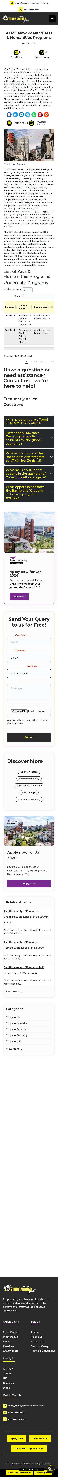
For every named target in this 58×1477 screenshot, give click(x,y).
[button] (9, 114)
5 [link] (41, 361)
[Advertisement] (29, 1071)
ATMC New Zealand (15, 69)
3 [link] (36, 361)
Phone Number (22, 666)
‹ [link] (26, 361)
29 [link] (50, 361)
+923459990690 (31, 9)
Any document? (17, 704)
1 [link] (31, 361)
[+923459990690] (20, 9)
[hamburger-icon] (52, 18)
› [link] (53, 361)
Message (13, 681)
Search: (18, 296)
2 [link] (34, 361)
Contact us (17, 380)
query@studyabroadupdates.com (31, 3)
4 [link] (39, 361)
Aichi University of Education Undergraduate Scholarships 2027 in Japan (26, 917)
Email (16, 650)
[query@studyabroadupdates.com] (12, 3)
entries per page (13, 289)
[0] (16, 52)
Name (16, 634)
